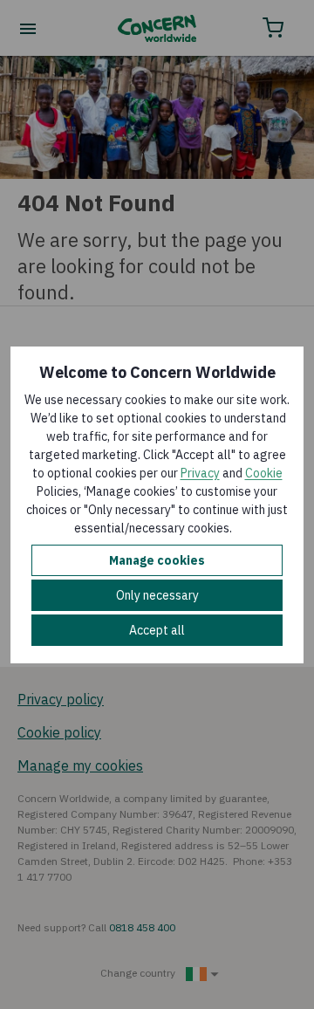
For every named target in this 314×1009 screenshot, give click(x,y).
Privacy (200, 473)
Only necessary (157, 595)
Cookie (264, 473)
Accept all (157, 630)
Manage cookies (157, 560)
